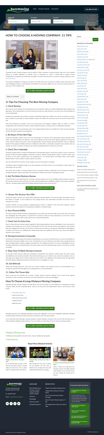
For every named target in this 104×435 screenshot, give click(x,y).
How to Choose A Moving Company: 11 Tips (87, 177)
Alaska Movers (81, 49)
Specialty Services (82, 154)
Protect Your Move (34, 401)
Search (79, 36)
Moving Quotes (81, 125)
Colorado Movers (81, 62)
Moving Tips (54, 9)
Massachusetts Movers (83, 104)
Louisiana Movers (81, 96)
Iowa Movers (80, 86)
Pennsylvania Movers (82, 152)
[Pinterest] (7, 403)
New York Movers (82, 147)
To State (34, 17)
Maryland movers (81, 102)
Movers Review (81, 117)
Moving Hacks (81, 123)
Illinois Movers (81, 80)
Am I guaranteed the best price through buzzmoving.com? (79, 417)
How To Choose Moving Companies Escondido (87, 175)
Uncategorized (81, 160)
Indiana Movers (81, 83)
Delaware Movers (82, 67)
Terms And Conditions (16, 432)
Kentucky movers (81, 91)
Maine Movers (81, 99)
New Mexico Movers (82, 141)
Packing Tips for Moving (83, 149)
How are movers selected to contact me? (79, 411)
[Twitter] (19, 403)
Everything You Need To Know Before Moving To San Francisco (87, 189)
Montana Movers (81, 115)
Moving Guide (81, 120)
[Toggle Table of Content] (21, 97)
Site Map (24, 432)
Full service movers (82, 70)
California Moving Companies (85, 59)
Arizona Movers (81, 54)
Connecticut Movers (82, 65)
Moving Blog (32, 399)
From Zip (11, 17)
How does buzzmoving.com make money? (78, 406)
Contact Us (32, 396)
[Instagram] (15, 403)
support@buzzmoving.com (16, 397)
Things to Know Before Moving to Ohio (15, 360)
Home (34, 9)
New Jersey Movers (82, 139)
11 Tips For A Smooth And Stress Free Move (63, 363)
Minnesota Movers (82, 109)
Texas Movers (80, 157)
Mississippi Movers (82, 112)
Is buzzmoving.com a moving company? (79, 391)
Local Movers (80, 94)
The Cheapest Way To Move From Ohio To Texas (86, 181)
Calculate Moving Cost (35, 404)
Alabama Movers (81, 46)
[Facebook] (11, 403)
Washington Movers (82, 162)
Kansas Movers (81, 88)
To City (55, 17)
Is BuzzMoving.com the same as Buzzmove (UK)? (79, 422)
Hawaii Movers (81, 75)
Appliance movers (82, 51)
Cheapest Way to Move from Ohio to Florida (39, 360)
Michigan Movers (81, 107)
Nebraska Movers (81, 131)
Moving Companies (43, 9)
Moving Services (81, 128)
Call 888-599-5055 (91, 9)
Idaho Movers (80, 78)
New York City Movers (83, 144)
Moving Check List (12, 339)
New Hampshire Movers (83, 136)
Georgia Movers (81, 72)
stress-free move (10, 78)
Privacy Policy (9, 432)
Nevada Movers (81, 133)
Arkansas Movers (81, 57)
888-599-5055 (12, 393)
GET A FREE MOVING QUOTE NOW (40, 91)
